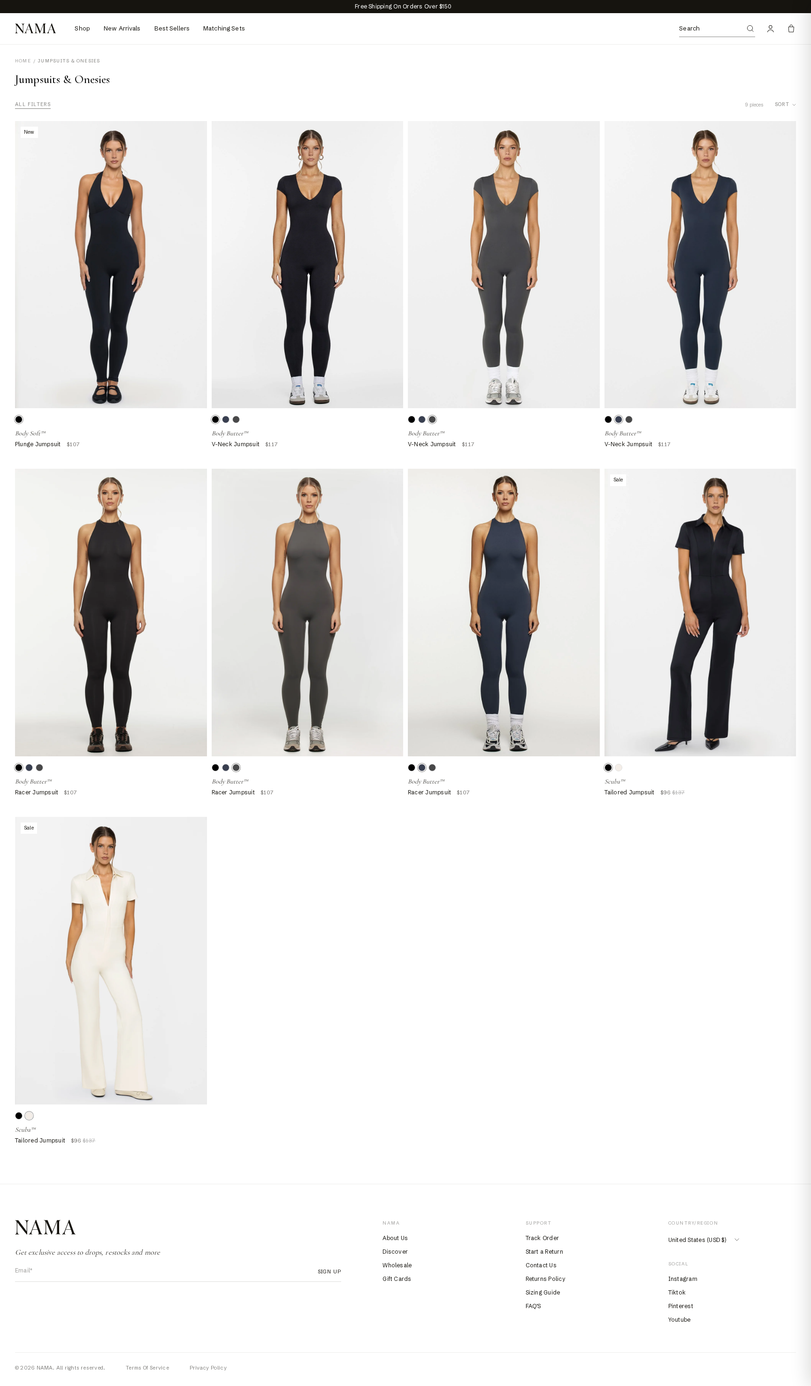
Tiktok (677, 1292)
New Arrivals (122, 28)
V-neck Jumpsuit (236, 444)
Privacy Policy (208, 1367)
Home (23, 61)
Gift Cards (397, 1278)
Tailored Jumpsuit (629, 792)
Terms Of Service (147, 1367)
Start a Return (544, 1251)
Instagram (682, 1278)
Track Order (542, 1237)
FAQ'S (533, 1306)
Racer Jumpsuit (36, 792)
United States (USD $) (697, 1239)
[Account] (770, 28)
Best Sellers (172, 28)
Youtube (679, 1319)
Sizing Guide (543, 1292)
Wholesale (397, 1265)
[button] (215, 419)
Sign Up (327, 1271)
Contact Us (541, 1265)
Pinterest (680, 1306)
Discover (395, 1251)
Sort (782, 104)
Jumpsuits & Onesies (69, 61)
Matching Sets (224, 28)
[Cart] (791, 28)
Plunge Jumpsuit (38, 444)
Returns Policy (546, 1278)
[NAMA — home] (35, 28)
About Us (395, 1237)
